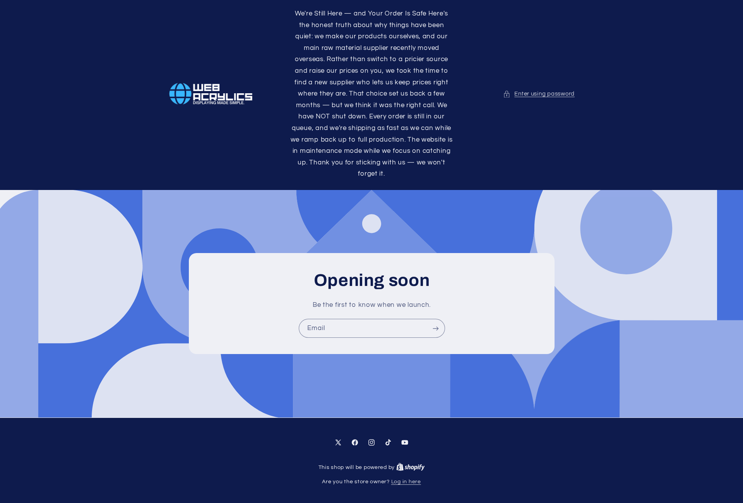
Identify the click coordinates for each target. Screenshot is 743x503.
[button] (539, 94)
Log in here (406, 481)
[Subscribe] (435, 328)
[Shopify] (410, 467)
